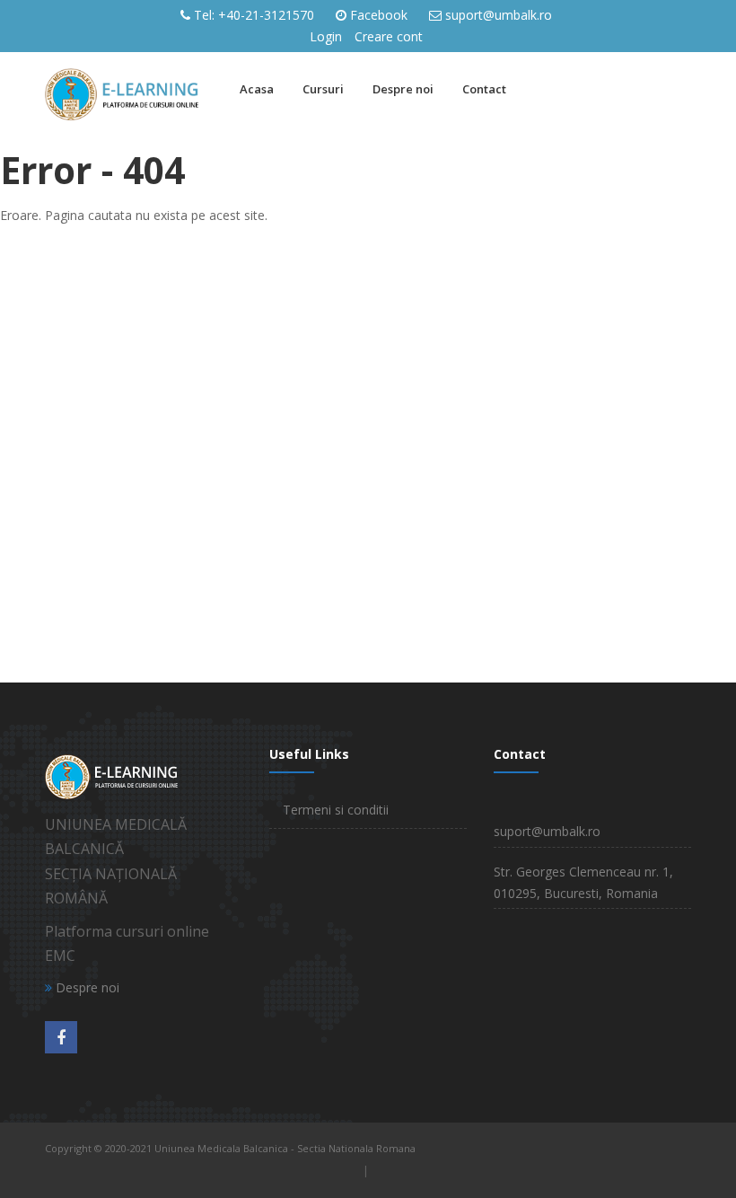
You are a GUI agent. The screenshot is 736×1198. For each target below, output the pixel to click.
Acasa (257, 89)
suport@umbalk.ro (498, 14)
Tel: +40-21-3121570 (254, 14)
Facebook (378, 14)
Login (326, 36)
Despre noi (403, 89)
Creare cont (389, 36)
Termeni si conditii (336, 809)
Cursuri (323, 89)
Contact (484, 89)
